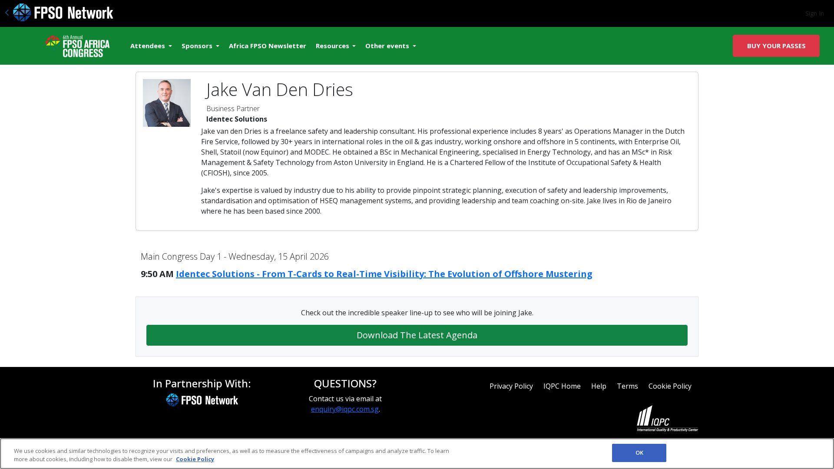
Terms (627, 386)
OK (639, 452)
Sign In (814, 13)
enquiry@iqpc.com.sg (345, 409)
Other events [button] (388, 45)
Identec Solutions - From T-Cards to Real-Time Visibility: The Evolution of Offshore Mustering (384, 274)
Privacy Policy (511, 386)
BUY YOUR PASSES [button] (776, 45)
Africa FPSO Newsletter (267, 45)
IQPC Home (562, 386)
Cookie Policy (670, 386)
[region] (417, 453)
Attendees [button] (148, 45)
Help (598, 386)
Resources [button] (333, 45)
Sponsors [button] (198, 45)
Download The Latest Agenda (417, 335)
